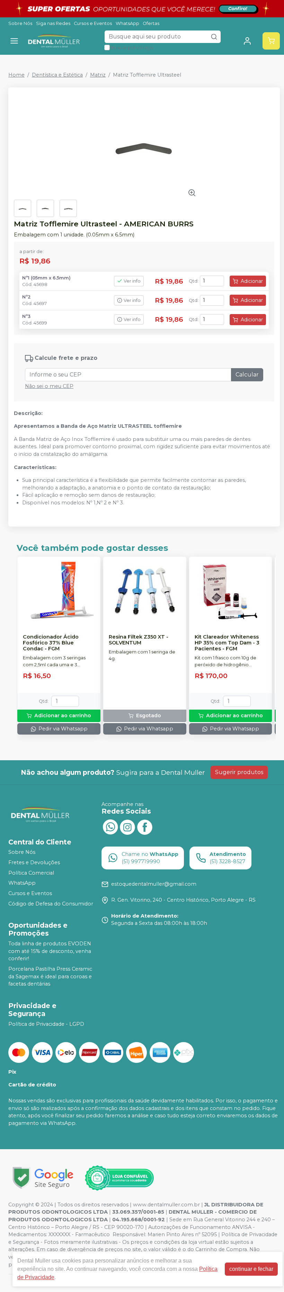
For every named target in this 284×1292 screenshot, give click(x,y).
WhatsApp (127, 23)
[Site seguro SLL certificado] (43, 1178)
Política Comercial (31, 873)
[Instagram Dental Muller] (127, 826)
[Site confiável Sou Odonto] (119, 1178)
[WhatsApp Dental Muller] (110, 826)
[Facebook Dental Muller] (144, 826)
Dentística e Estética (57, 75)
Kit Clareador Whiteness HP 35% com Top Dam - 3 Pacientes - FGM (227, 643)
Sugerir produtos (239, 772)
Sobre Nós (20, 23)
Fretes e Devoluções (34, 862)
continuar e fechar (251, 1269)
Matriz (98, 75)
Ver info (132, 281)
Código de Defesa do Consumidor (50, 904)
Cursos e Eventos (93, 23)
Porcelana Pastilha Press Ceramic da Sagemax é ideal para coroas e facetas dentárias (50, 976)
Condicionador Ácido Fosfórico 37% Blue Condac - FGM (51, 643)
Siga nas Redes (53, 23)
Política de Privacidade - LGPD (46, 1024)
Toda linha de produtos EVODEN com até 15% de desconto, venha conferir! (49, 951)
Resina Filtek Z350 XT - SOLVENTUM (138, 640)
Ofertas (151, 23)
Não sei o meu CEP (49, 386)
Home (16, 75)
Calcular (247, 374)
